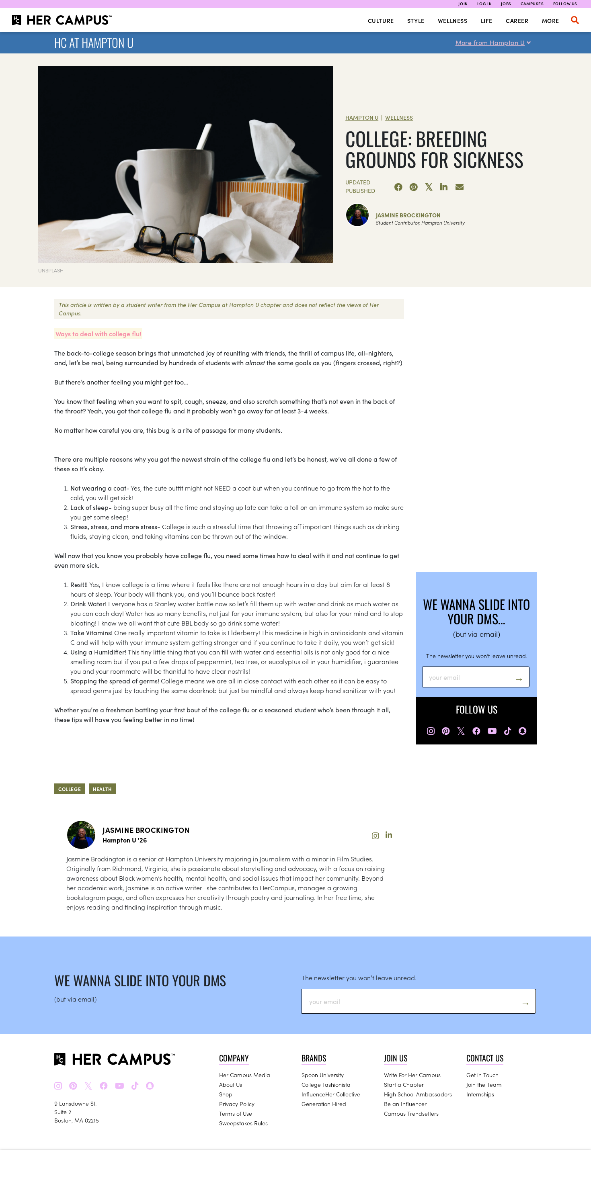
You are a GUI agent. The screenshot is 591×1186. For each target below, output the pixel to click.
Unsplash (51, 270)
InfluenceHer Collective (331, 1094)
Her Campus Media (244, 1075)
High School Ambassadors (418, 1094)
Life (486, 20)
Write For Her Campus (412, 1075)
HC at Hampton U (93, 42)
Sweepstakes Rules (243, 1123)
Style (416, 20)
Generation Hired (324, 1104)
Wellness (453, 20)
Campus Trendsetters (411, 1113)
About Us (230, 1084)
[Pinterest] (414, 187)
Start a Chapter (404, 1084)
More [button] (550, 20)
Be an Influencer (405, 1104)
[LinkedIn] (444, 187)
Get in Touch (482, 1075)
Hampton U (361, 117)
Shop (225, 1094)
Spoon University (323, 1075)
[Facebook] (398, 187)
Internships (480, 1094)
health (102, 788)
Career (517, 20)
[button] (575, 20)
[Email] (460, 187)
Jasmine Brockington (408, 215)
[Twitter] (429, 187)
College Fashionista (326, 1084)
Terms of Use (235, 1113)
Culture (381, 20)
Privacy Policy (236, 1104)
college (69, 788)
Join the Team (484, 1084)
